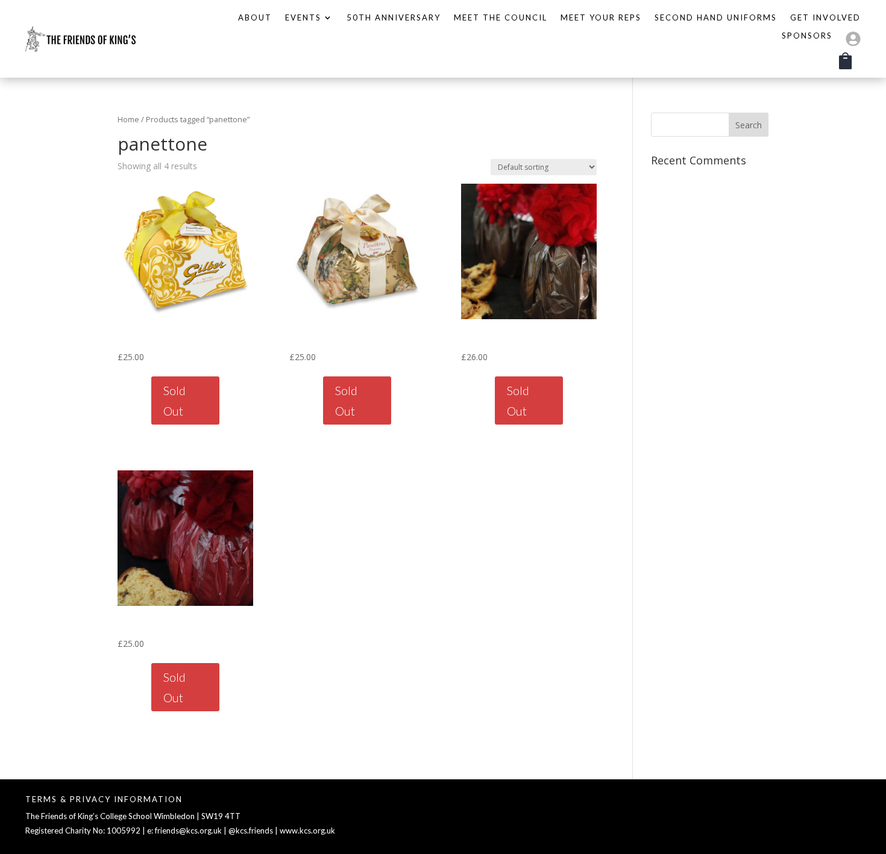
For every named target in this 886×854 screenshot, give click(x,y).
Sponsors (807, 35)
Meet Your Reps (601, 17)
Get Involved (825, 17)
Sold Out (174, 400)
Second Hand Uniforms (716, 17)
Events (303, 17)
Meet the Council (500, 17)
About (255, 17)
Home (128, 119)
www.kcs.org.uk (307, 830)
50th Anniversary (394, 17)
